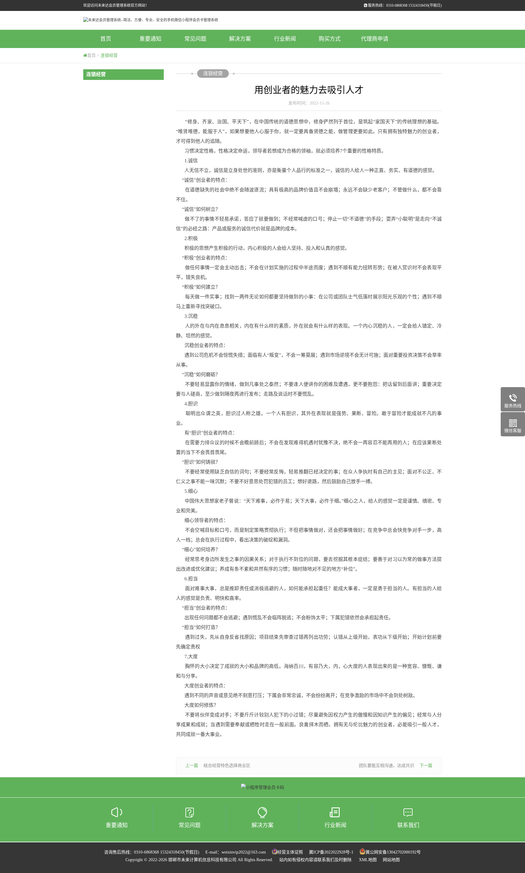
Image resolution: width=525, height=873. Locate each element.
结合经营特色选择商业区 (227, 765)
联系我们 (408, 825)
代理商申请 (374, 39)
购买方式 (330, 39)
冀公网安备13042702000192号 (393, 852)
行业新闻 (285, 39)
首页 (105, 39)
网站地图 (391, 860)
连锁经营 (109, 55)
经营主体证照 (290, 852)
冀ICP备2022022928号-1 (331, 852)
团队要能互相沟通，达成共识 (386, 765)
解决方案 (240, 39)
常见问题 (195, 39)
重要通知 (150, 39)
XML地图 (368, 860)
